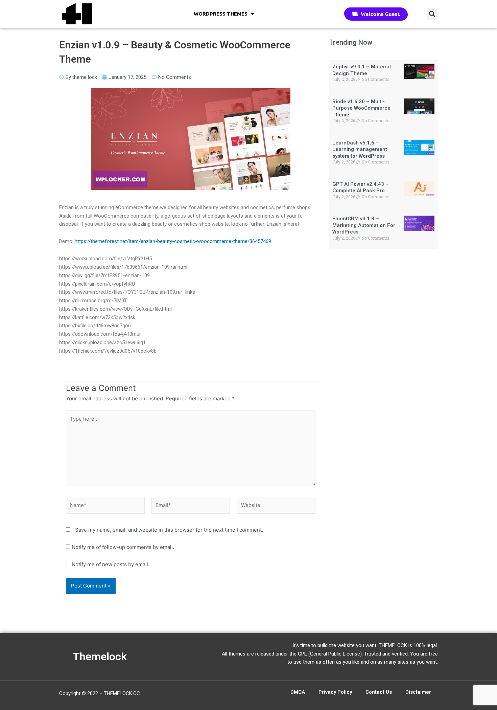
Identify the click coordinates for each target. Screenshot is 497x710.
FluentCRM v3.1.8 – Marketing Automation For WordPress (363, 225)
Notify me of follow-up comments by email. (123, 547)
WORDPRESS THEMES (220, 14)
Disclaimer (418, 692)
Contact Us (378, 692)
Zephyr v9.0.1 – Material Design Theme (361, 70)
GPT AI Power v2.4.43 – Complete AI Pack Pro (360, 187)
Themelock (100, 656)
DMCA (297, 692)
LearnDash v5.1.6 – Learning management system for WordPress (359, 149)
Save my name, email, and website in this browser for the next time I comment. (169, 530)
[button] (432, 14)
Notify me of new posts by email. (110, 564)
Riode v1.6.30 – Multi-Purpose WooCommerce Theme (361, 108)
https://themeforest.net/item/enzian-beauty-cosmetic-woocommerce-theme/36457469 (173, 241)
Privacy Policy (335, 692)
